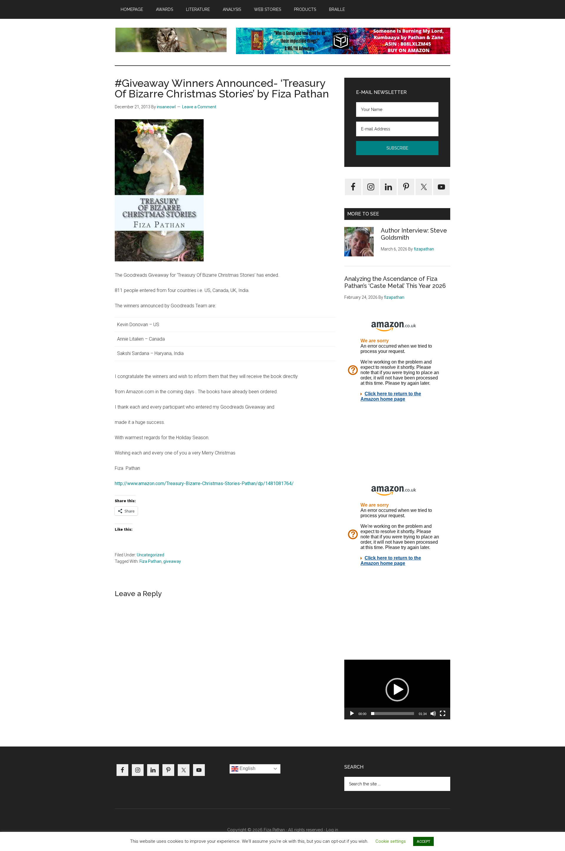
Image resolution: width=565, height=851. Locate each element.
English (246, 768)
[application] (397, 689)
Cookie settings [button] (390, 841)
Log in (332, 829)
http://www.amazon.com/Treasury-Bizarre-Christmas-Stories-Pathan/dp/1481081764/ (204, 483)
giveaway (172, 561)
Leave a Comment (199, 106)
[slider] (392, 713)
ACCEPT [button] (423, 841)
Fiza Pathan (150, 561)
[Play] (352, 713)
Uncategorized (150, 555)
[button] (397, 689)
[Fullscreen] (443, 713)
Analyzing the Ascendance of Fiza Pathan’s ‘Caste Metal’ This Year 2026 (395, 282)
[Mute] (433, 713)
